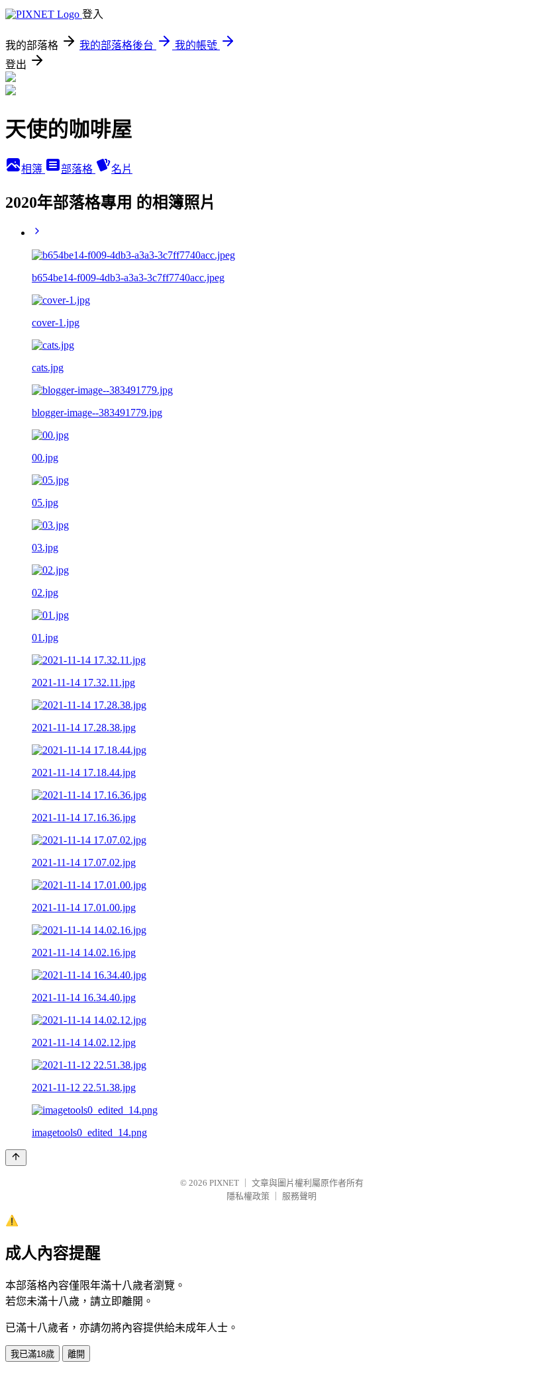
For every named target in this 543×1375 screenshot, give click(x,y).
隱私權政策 (248, 1196)
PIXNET (224, 1183)
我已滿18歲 (32, 1354)
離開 (76, 1354)
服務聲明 (299, 1196)
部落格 (78, 169)
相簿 (33, 169)
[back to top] (15, 1157)
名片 (121, 169)
